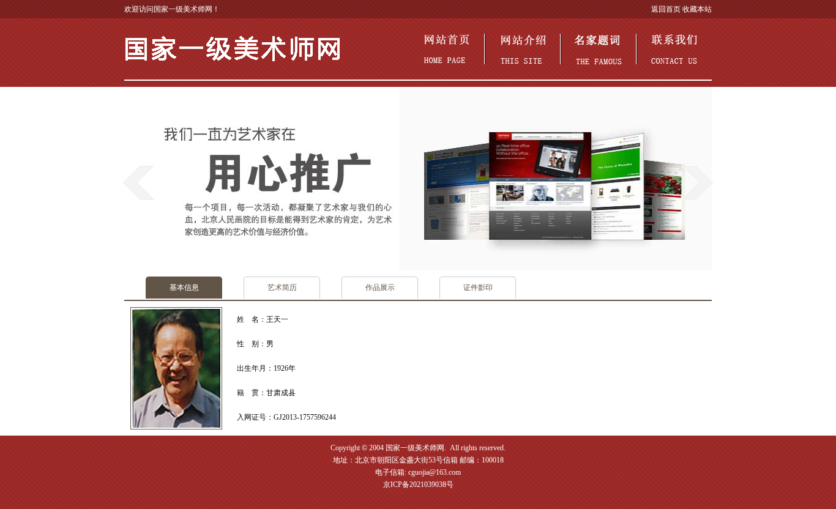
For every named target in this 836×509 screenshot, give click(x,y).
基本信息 (184, 287)
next (697, 182)
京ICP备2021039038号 (418, 484)
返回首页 (666, 9)
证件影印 (478, 287)
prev (138, 182)
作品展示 (380, 287)
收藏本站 (697, 9)
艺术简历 (282, 287)
